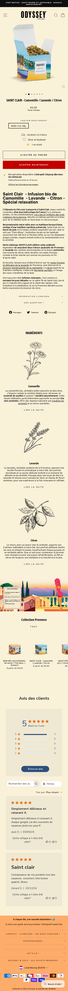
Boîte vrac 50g (18, 125)
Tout (34, 626)
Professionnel (33, 941)
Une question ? (34, 302)
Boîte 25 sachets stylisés (44, 125)
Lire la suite (34, 409)
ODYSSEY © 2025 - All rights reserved (33, 960)
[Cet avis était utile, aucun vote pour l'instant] (47, 842)
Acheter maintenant (34, 164)
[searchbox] (19, 783)
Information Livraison (34, 296)
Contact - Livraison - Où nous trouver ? (33, 934)
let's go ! (33, 953)
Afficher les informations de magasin (23, 184)
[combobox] (48, 792)
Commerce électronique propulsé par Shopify (34, 988)
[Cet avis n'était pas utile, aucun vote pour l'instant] (53, 842)
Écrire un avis (35, 769)
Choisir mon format (34, 121)
